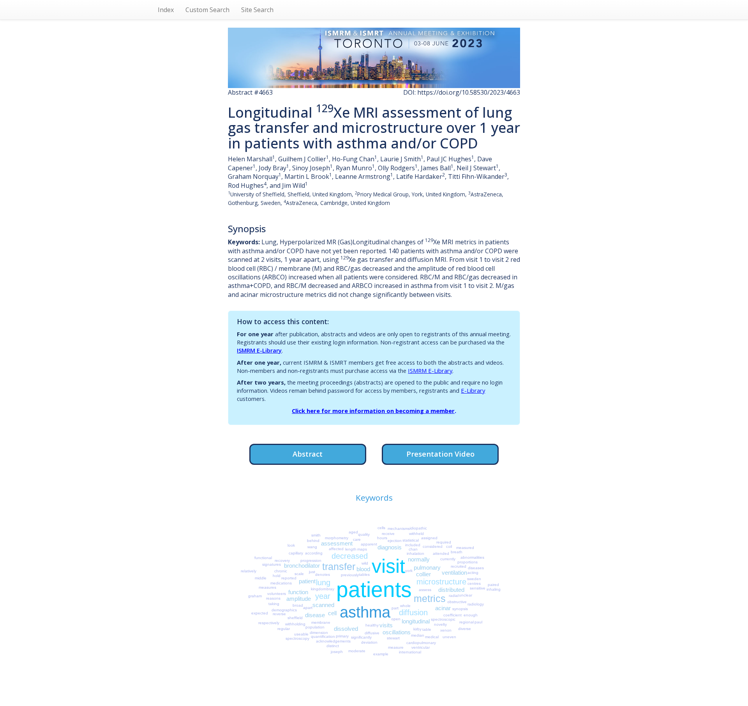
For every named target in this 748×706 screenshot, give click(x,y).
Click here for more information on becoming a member (373, 411)
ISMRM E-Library (259, 350)
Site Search (257, 9)
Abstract (308, 454)
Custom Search (207, 9)
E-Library (473, 390)
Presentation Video (440, 454)
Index (166, 9)
